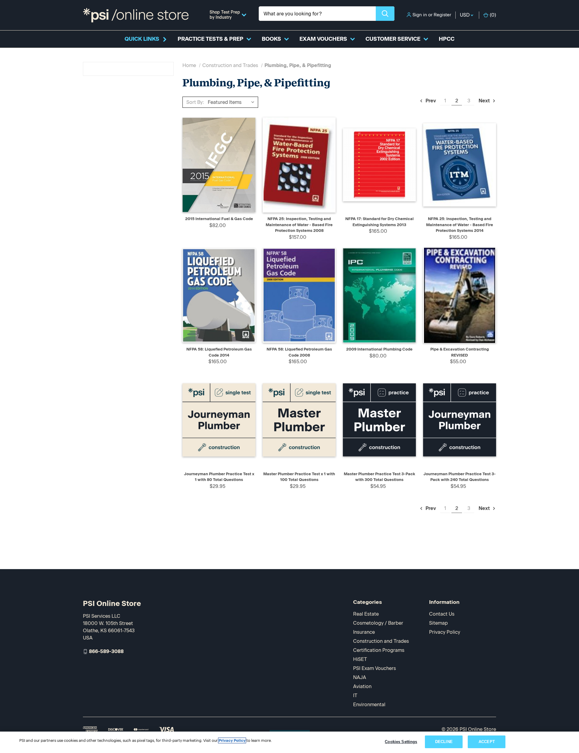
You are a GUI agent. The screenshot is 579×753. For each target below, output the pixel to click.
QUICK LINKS (142, 39)
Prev (430, 101)
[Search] (385, 13)
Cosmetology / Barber (378, 623)
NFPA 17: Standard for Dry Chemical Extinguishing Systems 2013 (379, 221)
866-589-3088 (106, 651)
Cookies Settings (401, 741)
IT (355, 695)
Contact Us (441, 614)
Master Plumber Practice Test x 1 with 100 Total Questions (299, 477)
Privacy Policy (444, 632)
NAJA (359, 677)
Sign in (420, 15)
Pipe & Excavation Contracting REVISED (459, 352)
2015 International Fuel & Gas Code (219, 218)
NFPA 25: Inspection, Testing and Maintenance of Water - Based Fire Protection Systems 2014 (459, 224)
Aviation (362, 686)
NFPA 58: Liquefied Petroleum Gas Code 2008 (299, 352)
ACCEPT (487, 741)
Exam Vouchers (323, 39)
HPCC (446, 39)
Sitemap (438, 623)
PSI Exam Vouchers (374, 668)
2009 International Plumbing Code (379, 349)
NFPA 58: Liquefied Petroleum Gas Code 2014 (219, 352)
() (493, 15)
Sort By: (195, 102)
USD (465, 15)
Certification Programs (378, 650)
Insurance (364, 632)
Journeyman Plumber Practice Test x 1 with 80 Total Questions (219, 477)
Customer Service (392, 39)
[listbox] (232, 102)
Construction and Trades (381, 641)
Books (271, 39)
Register (442, 15)
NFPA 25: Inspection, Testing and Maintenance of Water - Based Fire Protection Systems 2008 (299, 224)
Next (485, 101)
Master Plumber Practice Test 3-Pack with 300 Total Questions (379, 477)
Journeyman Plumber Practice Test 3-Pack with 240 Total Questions (459, 477)
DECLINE (444, 741)
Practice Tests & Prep (210, 39)
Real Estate (366, 614)
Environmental (369, 704)
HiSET (360, 659)
